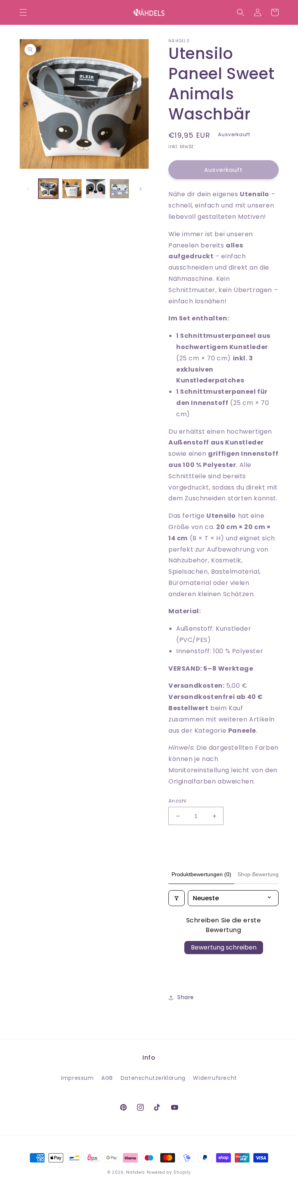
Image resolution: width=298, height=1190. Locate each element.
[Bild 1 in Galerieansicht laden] (48, 189)
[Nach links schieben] (27, 188)
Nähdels (135, 1172)
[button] (23, 12)
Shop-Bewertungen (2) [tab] (265, 874)
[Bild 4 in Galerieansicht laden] (119, 189)
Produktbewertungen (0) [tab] (201, 874)
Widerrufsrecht (215, 1078)
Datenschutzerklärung (153, 1078)
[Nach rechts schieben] (140, 188)
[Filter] (176, 898)
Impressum (77, 1078)
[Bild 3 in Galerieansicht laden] (96, 189)
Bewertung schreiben (223, 947)
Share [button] (185, 997)
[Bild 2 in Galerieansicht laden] (72, 189)
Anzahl (177, 800)
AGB (107, 1078)
